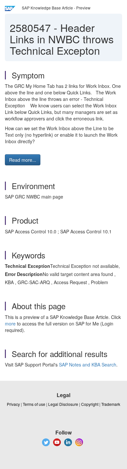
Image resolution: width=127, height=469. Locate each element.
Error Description (24, 274)
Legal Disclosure (63, 404)
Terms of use (34, 404)
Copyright (89, 404)
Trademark (110, 404)
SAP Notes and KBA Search (87, 364)
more (10, 323)
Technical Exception (27, 266)
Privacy (13, 404)
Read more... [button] (22, 160)
